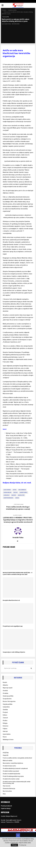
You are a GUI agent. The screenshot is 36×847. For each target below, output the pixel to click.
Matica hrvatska (7, 760)
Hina (4, 794)
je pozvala (20, 134)
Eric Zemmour (22, 489)
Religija (5, 723)
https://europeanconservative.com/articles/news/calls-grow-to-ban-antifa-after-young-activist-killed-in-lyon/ (19, 442)
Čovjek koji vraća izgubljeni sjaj (12, 626)
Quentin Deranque (8, 497)
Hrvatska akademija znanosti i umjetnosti (15, 768)
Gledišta (5, 709)
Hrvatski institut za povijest (11, 771)
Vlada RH (5, 755)
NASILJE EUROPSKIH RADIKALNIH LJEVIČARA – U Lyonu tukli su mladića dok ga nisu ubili (17, 573)
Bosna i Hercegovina (9, 701)
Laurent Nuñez (23, 492)
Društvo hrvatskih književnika (11, 773)
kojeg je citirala (21, 301)
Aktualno (5, 685)
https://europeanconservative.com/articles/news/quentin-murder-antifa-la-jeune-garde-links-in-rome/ (19, 459)
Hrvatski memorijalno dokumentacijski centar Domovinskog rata (16, 782)
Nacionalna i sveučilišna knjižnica (13, 763)
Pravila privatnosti (6, 806)
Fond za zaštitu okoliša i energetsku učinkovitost (17, 758)
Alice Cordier (7, 489)
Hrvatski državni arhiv (9, 766)
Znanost (5, 717)
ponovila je (18, 175)
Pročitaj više (22, 845)
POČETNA (6, 752)
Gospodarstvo (7, 698)
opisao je (21, 182)
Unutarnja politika (8, 696)
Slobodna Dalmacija (9, 788)
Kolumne (5, 726)
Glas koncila (6, 786)
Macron (14, 495)
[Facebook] (18, 835)
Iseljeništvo (6, 707)
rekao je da (14, 119)
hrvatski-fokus (7, 24)
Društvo (5, 720)
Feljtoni (5, 728)
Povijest (5, 712)
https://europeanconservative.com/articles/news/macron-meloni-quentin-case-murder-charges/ (19, 476)
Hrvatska (5, 693)
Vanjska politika (5, 16)
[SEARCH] (31, 668)
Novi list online (7, 791)
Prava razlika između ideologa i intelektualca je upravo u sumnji (18, 508)
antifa (14, 489)
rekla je (24, 202)
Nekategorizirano (8, 739)
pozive (25, 271)
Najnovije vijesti (7, 688)
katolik (15, 492)
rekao (21, 315)
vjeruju (11, 251)
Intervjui (5, 731)
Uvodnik (5, 690)
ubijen (17, 497)
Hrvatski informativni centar (11, 779)
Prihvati (14, 845)
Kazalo (5, 682)
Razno (5, 737)
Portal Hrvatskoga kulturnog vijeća (13, 776)
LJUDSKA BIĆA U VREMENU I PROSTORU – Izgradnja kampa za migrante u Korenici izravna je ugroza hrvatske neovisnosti (18, 520)
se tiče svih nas (25, 416)
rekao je (9, 106)
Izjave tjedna (6, 734)
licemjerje (6, 495)
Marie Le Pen (21, 495)
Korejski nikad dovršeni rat (11, 600)
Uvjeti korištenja (6, 808)
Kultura (5, 715)
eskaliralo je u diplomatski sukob (17, 359)
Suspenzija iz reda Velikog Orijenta (14, 652)
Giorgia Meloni (7, 492)
